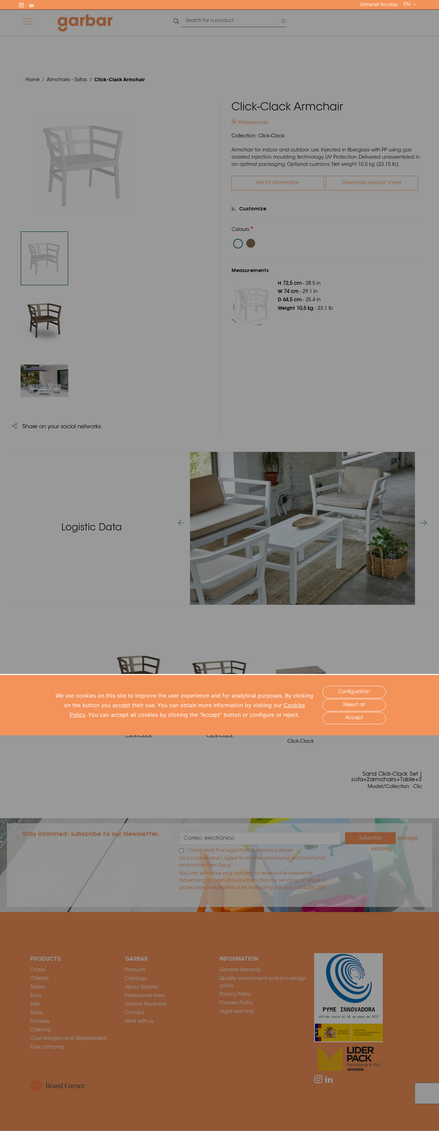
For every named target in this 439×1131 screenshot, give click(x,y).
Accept (354, 718)
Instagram (24, 4)
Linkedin (34, 4)
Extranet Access (379, 5)
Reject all (354, 705)
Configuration (354, 692)
